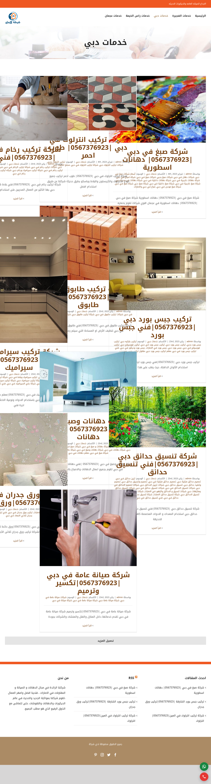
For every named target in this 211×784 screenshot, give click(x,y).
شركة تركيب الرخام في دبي (17, 167)
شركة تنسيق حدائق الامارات (166, 494)
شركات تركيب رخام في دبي (44, 167)
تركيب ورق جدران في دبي (20, 512)
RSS (131, 678)
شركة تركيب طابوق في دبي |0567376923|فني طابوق (88, 243)
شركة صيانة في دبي (62, 600)
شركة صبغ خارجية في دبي (187, 184)
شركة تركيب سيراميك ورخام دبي (28, 170)
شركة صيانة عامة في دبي (85, 600)
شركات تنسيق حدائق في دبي (150, 488)
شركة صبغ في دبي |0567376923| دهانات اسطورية (157, 109)
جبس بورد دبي (175, 348)
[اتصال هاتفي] (204, 776)
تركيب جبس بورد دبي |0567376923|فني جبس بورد (157, 274)
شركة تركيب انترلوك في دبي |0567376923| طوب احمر (88, 103)
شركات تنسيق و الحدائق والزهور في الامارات (165, 491)
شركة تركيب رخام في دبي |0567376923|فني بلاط (19, 108)
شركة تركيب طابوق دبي (83, 314)
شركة (91, 744)
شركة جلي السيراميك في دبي (21, 384)
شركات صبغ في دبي (146, 177)
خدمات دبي (151, 174)
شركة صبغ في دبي (99, 453)
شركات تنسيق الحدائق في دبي (180, 488)
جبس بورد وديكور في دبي (132, 348)
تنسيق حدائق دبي (174, 485)
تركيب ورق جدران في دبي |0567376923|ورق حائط (19, 449)
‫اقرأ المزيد (156, 212)
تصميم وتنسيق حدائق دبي (134, 482)
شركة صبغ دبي (141, 184)
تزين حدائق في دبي (125, 478)
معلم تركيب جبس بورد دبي (158, 351)
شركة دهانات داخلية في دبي (157, 180)
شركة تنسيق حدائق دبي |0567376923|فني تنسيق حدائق (157, 417)
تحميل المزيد (106, 640)
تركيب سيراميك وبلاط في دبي (23, 377)
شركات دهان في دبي (184, 177)
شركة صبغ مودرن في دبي (169, 187)
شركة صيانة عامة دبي (109, 600)
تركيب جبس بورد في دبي (153, 345)
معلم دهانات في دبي (78, 453)
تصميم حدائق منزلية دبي (189, 482)
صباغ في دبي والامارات (144, 187)
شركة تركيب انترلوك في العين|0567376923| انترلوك (109, 718)
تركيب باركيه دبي (128, 341)
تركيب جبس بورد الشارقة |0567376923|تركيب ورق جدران (105, 704)
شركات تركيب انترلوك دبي (111, 165)
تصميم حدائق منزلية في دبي (162, 482)
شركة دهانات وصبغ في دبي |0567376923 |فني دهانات (88, 382)
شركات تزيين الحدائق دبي (152, 485)
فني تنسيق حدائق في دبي (149, 498)
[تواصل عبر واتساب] (204, 766)
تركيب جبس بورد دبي (176, 345)
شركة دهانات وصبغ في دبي (90, 450)
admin (189, 174)
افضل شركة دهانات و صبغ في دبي (98, 446)
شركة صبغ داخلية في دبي (162, 184)
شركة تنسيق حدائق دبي (140, 494)
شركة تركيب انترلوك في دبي (84, 165)
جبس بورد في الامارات (156, 348)
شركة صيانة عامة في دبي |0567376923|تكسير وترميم (88, 528)
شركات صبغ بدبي (165, 177)
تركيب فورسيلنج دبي (130, 345)
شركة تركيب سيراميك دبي (29, 380)
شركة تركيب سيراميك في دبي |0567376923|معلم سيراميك (19, 280)
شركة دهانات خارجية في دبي (186, 180)
